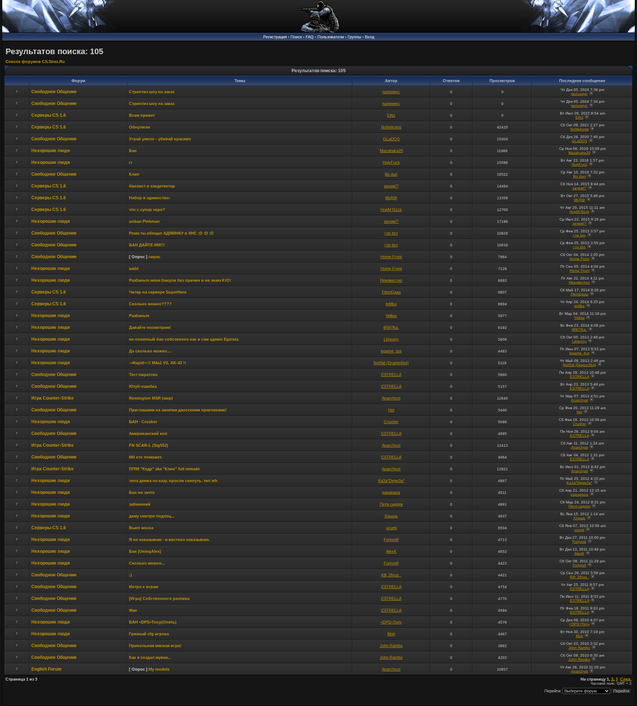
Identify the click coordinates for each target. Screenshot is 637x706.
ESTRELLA (391, 374)
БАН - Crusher (143, 421)
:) (130, 575)
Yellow (391, 315)
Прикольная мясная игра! (155, 645)
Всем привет (142, 115)
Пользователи (330, 37)
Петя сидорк (391, 504)
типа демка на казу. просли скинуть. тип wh (173, 480)
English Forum (46, 669)
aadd (134, 268)
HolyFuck (391, 162)
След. (625, 679)
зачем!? (391, 186)
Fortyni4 (391, 539)
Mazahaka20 (391, 150)
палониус (391, 91)
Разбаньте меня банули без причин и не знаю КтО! (180, 280)
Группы (354, 37)
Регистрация (275, 37)
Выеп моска (141, 528)
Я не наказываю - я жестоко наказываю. (169, 539)
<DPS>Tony (391, 622)
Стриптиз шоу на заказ (151, 91)
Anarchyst (391, 398)
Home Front (391, 256)
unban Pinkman (144, 221)
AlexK (391, 551)
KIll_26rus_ (391, 575)
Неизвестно (391, 280)
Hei (391, 410)
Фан (133, 610)
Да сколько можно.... (150, 351)
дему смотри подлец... (151, 516)
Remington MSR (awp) (151, 398)
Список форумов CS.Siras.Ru (35, 61)
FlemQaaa (391, 292)
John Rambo (391, 645)
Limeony (391, 339)
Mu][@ (391, 198)
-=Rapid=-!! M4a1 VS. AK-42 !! (157, 363)
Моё (391, 634)
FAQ (310, 37)
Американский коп (148, 433)
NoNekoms (391, 127)
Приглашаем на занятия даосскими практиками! (178, 410)
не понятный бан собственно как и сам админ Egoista (184, 339)
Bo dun (391, 174)
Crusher (391, 421)
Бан (133, 150)
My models (159, 669)
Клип (134, 174)
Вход (369, 37)
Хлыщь (391, 516)
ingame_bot (391, 351)
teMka (391, 304)
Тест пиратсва (143, 374)
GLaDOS (391, 139)
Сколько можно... (147, 563)
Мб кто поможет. (145, 457)
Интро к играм (143, 586)
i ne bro (391, 233)
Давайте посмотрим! (150, 327)
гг (131, 162)
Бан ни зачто (142, 492)
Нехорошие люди (50, 150)
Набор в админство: (149, 198)
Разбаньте (139, 315)
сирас (154, 256)
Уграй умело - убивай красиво (160, 139)
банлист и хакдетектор (152, 186)
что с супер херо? (147, 209)
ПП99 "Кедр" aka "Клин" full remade (164, 469)
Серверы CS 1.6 (48, 115)
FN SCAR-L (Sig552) (148, 445)
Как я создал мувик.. (149, 657)
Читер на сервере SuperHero (158, 292)
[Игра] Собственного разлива (159, 598)
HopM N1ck (391, 209)
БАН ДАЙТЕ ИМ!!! (147, 245)
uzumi (391, 528)
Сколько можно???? (150, 304)
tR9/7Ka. (391, 327)
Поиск (296, 37)
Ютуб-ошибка (143, 386)
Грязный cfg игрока (149, 634)
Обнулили (139, 127)
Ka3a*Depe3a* (391, 480)
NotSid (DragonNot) (391, 363)
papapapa (391, 492)
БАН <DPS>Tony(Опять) (153, 622)
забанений (139, 504)
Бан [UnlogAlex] (145, 551)
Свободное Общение (54, 91)
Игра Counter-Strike (52, 398)
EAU (391, 115)
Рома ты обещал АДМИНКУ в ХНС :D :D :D (171, 233)
